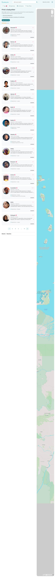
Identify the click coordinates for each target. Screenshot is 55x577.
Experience (12, 6)
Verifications (21, 6)
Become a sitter (46, 2)
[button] (37, 293)
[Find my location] (52, 16)
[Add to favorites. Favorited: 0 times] (33, 28)
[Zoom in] (52, 11)
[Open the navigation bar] (52, 2)
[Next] (27, 228)
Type (5, 6)
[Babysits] (5, 2)
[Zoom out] (52, 13)
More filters (29, 6)
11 (24, 228)
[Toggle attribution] (53, 575)
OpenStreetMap (49, 574)
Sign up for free (5, 20)
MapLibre (44, 574)
